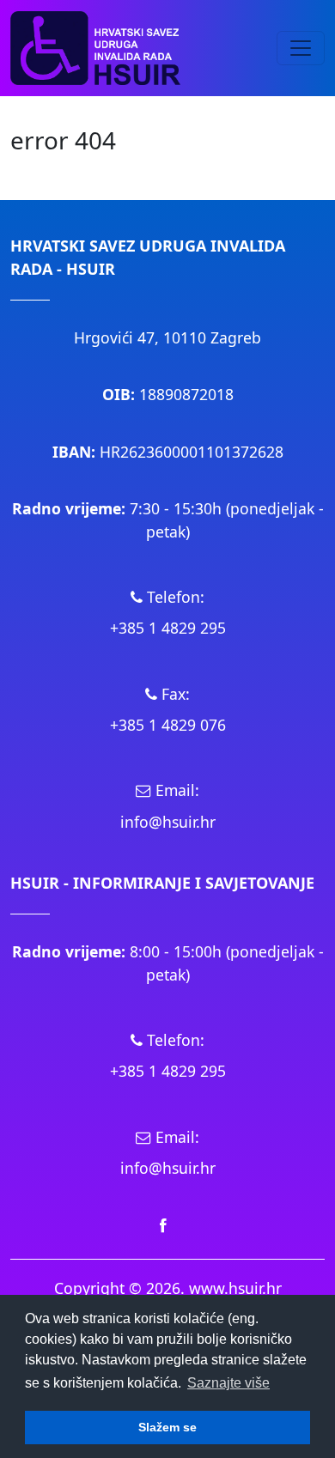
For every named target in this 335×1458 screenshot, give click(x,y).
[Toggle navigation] (301, 48)
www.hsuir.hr (235, 1288)
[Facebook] (163, 1224)
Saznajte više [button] (228, 1383)
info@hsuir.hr (168, 821)
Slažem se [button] (167, 1427)
